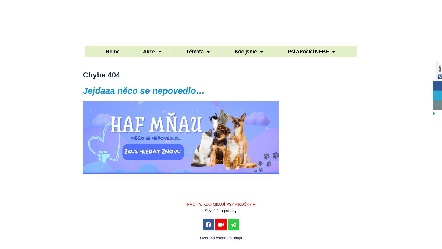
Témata (195, 52)
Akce (149, 52)
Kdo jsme (246, 52)
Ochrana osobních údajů (221, 238)
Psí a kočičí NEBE (308, 52)
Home (112, 52)
